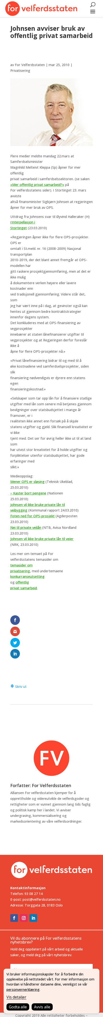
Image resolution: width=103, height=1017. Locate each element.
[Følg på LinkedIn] (33, 918)
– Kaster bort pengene (28, 493)
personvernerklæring (23, 989)
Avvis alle (42, 1007)
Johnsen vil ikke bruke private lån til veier (42, 538)
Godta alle (18, 1007)
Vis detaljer (16, 997)
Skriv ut (20, 686)
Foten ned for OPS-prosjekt (32, 516)
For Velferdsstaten (30, 64)
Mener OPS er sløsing (27, 481)
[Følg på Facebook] (14, 918)
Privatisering (20, 70)
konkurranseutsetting (27, 576)
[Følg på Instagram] (24, 918)
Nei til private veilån (25, 527)
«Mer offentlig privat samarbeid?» (37, 184)
